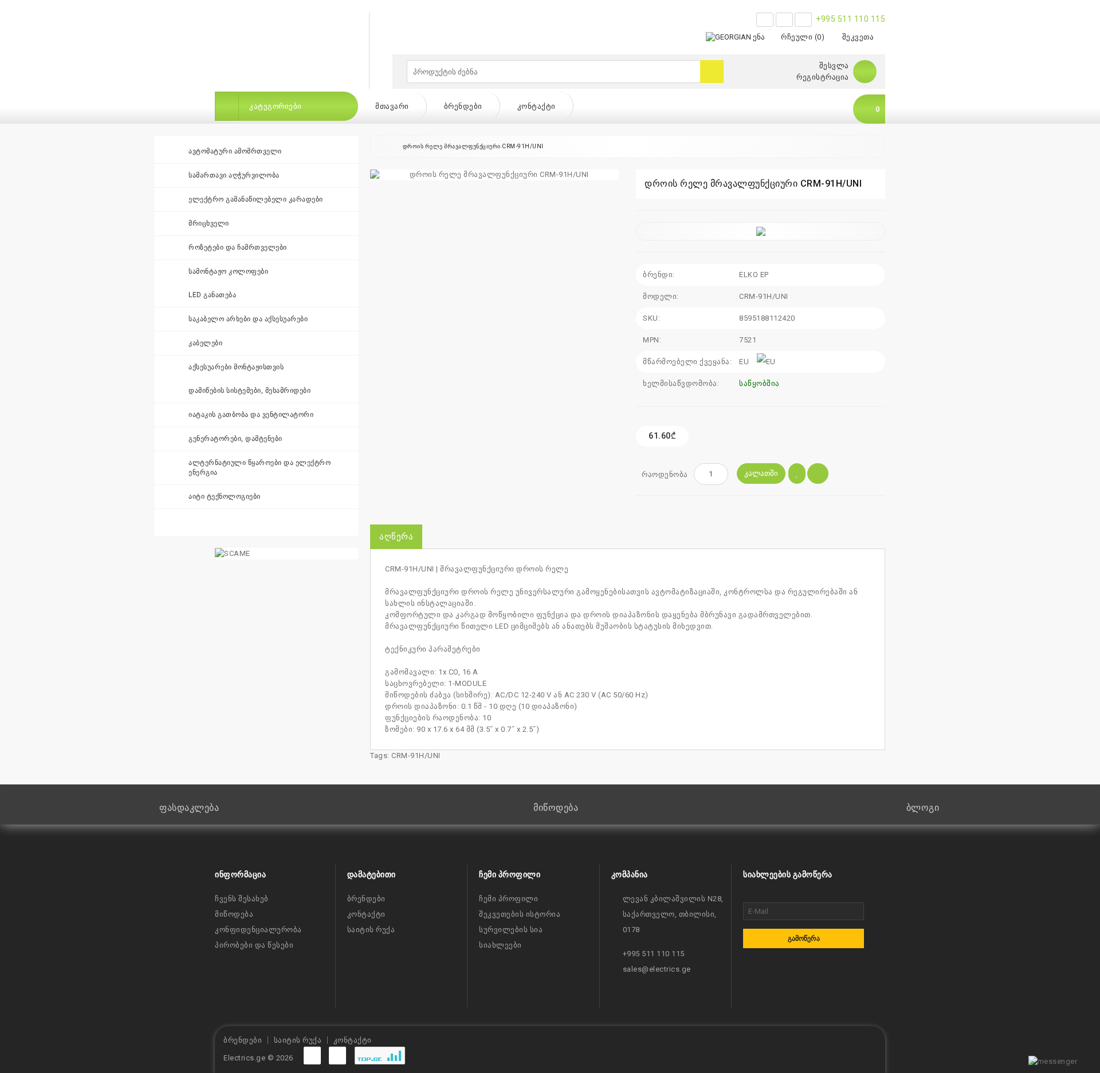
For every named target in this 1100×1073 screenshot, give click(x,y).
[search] (712, 71)
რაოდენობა (665, 474)
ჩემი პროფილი (508, 898)
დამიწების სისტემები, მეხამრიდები (249, 390)
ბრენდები (463, 106)
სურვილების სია (511, 929)
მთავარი (392, 106)
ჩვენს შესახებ (242, 898)
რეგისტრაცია (822, 77)
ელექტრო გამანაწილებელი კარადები (255, 199)
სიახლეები (500, 945)
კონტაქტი (536, 106)
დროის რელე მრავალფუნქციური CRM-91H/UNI (473, 146)
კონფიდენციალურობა (258, 929)
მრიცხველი (208, 223)
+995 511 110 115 (850, 18)
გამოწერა (804, 938)
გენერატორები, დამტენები (235, 439)
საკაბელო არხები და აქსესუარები (248, 319)
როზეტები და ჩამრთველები (237, 247)
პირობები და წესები (254, 945)
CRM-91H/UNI (416, 755)
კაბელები (205, 343)
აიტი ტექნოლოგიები (224, 496)
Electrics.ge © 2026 (258, 1058)
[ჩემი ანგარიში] (865, 71)
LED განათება (212, 295)
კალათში (761, 473)
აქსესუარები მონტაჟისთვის (236, 367)
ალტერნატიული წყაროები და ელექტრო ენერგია (259, 467)
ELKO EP (754, 274)
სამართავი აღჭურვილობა (234, 175)
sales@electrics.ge (657, 969)
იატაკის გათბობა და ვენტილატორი (250, 415)
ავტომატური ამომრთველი (235, 151)
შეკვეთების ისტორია (519, 914)
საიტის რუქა (371, 929)
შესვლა (834, 65)
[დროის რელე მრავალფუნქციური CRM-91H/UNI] (494, 174)
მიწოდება (234, 914)
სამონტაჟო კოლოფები (228, 271)
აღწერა (396, 536)
